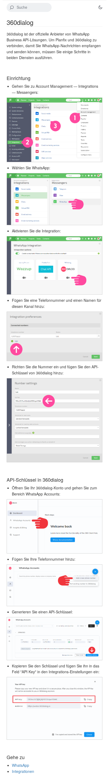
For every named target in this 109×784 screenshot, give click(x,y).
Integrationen (23, 771)
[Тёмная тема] (100, 7)
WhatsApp (20, 765)
